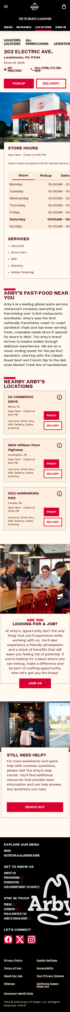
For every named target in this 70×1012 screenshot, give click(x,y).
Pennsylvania (37, 43)
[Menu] (6, 6)
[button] (35, 412)
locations (12, 40)
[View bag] (64, 6)
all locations (17, 41)
